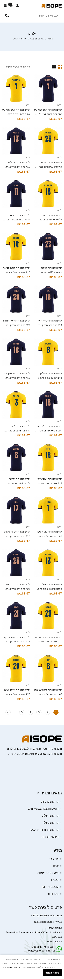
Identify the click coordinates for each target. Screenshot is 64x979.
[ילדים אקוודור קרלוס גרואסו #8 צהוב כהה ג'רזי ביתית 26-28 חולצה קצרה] (48, 668)
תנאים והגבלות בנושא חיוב (43, 808)
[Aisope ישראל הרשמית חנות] (51, 5)
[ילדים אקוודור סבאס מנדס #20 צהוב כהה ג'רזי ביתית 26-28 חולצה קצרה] (48, 616)
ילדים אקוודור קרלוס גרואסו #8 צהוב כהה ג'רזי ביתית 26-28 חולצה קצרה (48, 694)
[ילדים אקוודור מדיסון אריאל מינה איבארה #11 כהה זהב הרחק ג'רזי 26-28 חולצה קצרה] (16, 194)
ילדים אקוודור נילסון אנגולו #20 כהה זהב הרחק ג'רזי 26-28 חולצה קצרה (16, 325)
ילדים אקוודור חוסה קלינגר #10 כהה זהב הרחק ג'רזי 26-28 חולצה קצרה (16, 378)
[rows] (54, 67)
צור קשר (54, 858)
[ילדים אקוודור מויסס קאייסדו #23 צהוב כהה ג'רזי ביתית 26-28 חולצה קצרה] (48, 141)
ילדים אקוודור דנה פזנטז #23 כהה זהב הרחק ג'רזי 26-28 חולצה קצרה (17, 589)
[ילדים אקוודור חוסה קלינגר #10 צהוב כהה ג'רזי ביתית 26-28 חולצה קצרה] (16, 247)
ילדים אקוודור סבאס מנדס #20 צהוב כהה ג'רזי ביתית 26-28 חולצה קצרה (48, 641)
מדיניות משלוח (50, 822)
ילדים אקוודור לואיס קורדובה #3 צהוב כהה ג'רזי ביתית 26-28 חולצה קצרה (16, 430)
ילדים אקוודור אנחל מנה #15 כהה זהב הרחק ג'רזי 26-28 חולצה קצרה (17, 167)
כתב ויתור (53, 893)
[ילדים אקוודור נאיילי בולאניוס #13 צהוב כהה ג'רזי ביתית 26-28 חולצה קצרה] (48, 563)
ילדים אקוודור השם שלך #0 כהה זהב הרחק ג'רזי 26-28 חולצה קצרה (48, 114)
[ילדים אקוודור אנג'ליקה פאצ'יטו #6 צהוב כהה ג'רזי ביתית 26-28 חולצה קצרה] (48, 352)
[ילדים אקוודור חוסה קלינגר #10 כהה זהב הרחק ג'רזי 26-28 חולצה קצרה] (16, 352)
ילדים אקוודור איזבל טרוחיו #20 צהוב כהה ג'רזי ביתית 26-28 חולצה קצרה (16, 694)
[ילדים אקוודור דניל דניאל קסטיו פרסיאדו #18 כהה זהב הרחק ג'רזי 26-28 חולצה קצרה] (48, 405)
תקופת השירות (50, 836)
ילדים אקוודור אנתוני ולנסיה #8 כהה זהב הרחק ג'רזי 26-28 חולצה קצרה (17, 483)
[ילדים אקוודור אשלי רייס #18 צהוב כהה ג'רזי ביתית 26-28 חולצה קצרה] (48, 457)
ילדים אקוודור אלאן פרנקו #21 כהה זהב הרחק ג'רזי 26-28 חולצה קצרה (17, 641)
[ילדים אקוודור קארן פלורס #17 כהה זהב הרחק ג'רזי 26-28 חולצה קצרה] (16, 510)
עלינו (56, 865)
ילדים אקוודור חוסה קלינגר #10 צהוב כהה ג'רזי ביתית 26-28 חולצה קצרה (16, 272)
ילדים (59, 105)
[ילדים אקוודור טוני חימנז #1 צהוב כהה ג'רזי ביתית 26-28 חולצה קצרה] (48, 510)
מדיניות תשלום (50, 815)
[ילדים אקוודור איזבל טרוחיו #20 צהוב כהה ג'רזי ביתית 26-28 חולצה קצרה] (16, 668)
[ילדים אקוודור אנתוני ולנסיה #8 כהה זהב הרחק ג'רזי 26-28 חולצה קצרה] (16, 457)
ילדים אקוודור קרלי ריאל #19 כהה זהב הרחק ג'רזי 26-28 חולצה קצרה (49, 325)
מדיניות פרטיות (50, 801)
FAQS (55, 879)
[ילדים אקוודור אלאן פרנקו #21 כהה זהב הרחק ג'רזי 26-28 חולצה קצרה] (16, 616)
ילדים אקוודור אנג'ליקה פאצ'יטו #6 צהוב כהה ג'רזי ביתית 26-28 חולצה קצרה (48, 378)
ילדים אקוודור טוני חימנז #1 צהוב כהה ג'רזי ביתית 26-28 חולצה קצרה (49, 536)
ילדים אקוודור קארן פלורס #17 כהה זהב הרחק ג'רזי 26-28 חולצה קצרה (17, 536)
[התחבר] (17, 6)
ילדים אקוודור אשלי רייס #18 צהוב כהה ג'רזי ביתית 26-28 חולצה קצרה (48, 483)
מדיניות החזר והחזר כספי (44, 829)
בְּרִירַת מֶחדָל (12, 67)
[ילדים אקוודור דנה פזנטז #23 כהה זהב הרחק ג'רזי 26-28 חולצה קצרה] (16, 563)
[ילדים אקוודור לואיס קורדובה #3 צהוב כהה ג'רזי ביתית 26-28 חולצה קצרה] (16, 405)
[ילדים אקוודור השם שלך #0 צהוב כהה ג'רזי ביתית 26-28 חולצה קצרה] (16, 88)
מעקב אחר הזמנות (48, 872)
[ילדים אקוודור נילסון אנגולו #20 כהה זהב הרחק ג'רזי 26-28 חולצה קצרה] (16, 299)
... (15, 711)
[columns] (60, 67)
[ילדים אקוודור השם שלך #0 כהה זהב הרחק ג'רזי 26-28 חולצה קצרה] (48, 88)
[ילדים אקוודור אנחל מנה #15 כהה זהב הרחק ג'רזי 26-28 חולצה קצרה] (16, 141)
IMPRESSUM (50, 886)
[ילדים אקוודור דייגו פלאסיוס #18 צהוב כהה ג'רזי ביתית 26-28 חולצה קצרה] (48, 194)
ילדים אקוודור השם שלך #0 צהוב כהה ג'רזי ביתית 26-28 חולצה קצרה (16, 114)
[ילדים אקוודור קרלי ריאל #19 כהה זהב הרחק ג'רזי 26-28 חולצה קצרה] (48, 299)
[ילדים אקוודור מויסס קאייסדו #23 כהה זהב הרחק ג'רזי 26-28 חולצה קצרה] (48, 247)
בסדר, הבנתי (52, 972)
